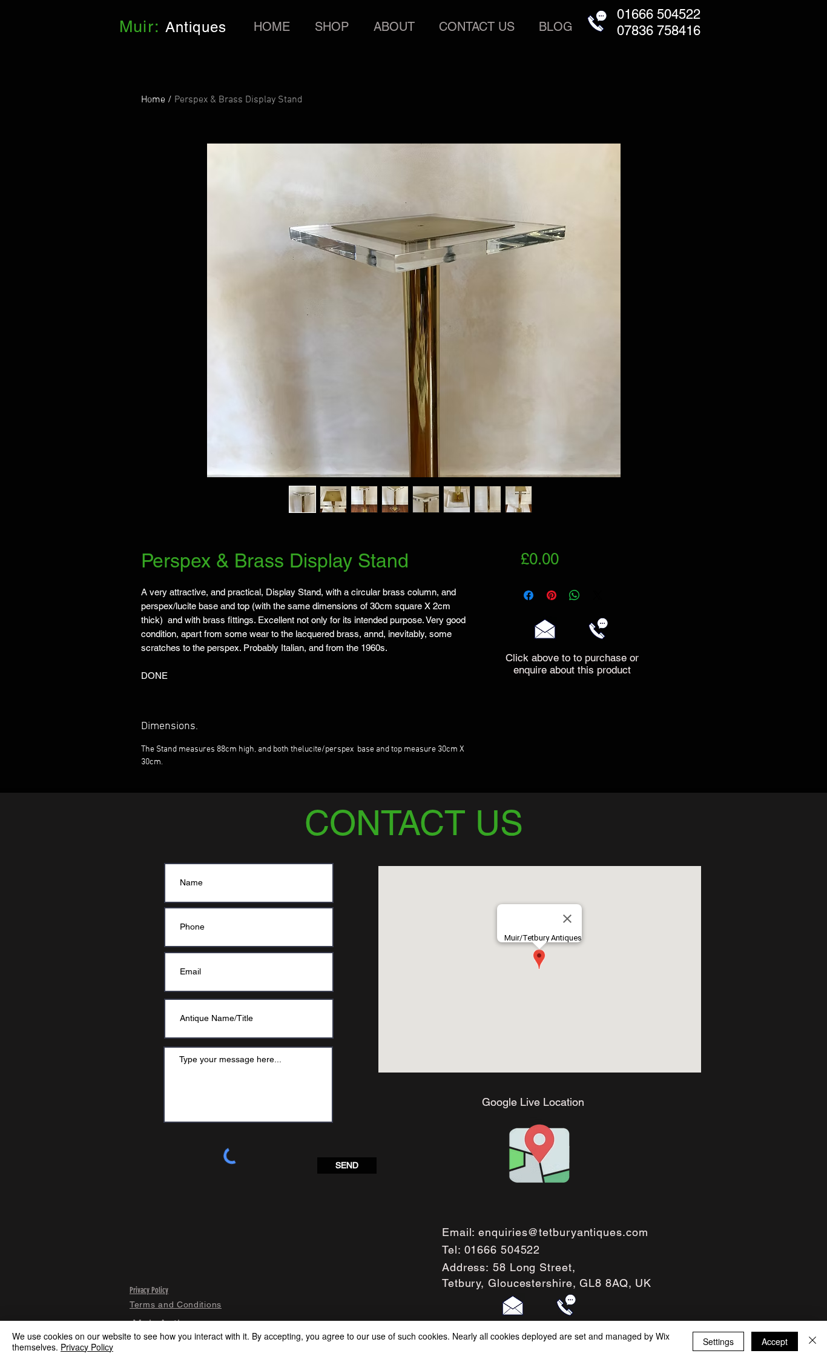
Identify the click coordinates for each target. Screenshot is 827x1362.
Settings (718, 1341)
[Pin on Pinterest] (551, 595)
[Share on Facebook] (528, 595)
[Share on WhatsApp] (574, 595)
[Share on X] (597, 595)
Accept (775, 1341)
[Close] (812, 1341)
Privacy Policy (87, 1347)
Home (153, 100)
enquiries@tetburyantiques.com (563, 1232)
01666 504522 (502, 1249)
